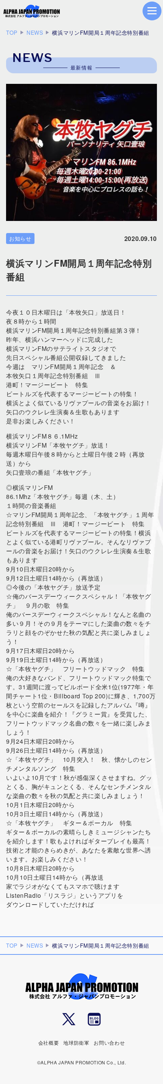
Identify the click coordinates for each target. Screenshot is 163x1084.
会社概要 (48, 1042)
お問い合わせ (109, 1042)
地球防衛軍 (76, 1042)
